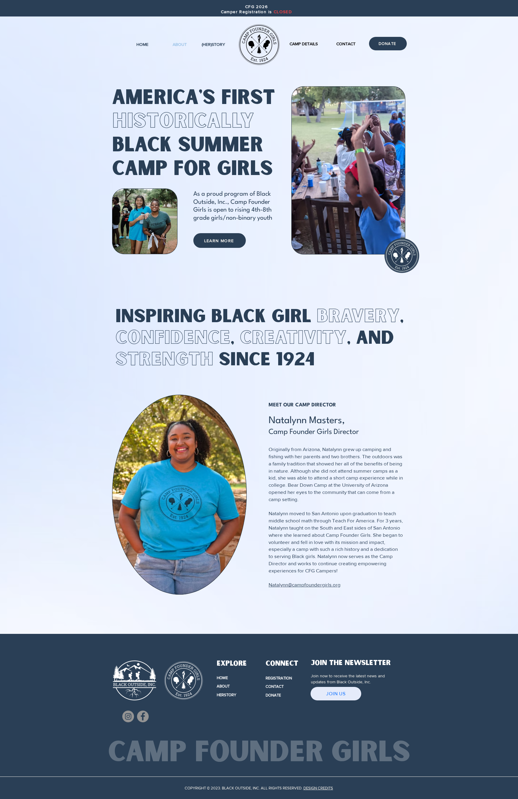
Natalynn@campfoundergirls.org (305, 584)
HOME (222, 678)
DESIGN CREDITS (318, 788)
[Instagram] (128, 716)
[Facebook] (143, 716)
